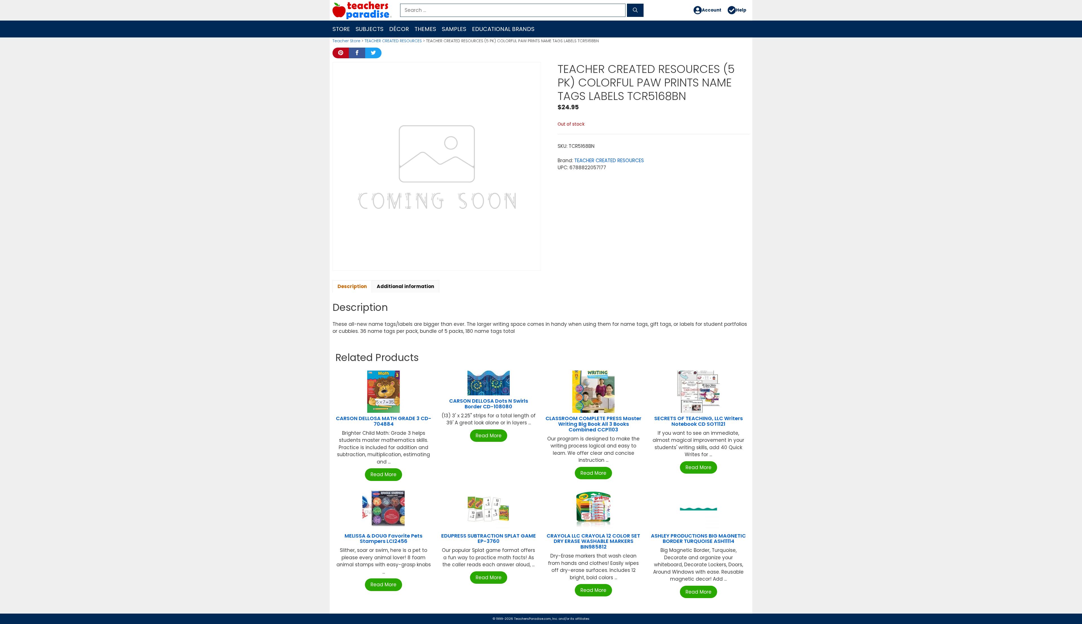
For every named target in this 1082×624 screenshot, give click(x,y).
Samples (454, 29)
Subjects (369, 29)
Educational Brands (503, 29)
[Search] (635, 10)
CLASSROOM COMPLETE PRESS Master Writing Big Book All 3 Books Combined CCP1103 (593, 424)
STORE (341, 29)
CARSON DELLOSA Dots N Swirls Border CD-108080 (488, 403)
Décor (399, 29)
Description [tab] (352, 286)
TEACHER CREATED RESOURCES (393, 41)
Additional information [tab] (405, 286)
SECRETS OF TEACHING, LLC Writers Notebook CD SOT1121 (698, 421)
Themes (425, 29)
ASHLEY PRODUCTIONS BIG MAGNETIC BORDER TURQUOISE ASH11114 (698, 538)
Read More (383, 474)
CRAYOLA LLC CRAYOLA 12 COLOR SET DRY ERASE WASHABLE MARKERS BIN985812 (593, 541)
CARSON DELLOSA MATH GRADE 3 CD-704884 (383, 421)
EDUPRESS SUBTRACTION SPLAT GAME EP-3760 (488, 538)
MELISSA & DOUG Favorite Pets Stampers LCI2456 (383, 538)
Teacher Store (346, 41)
